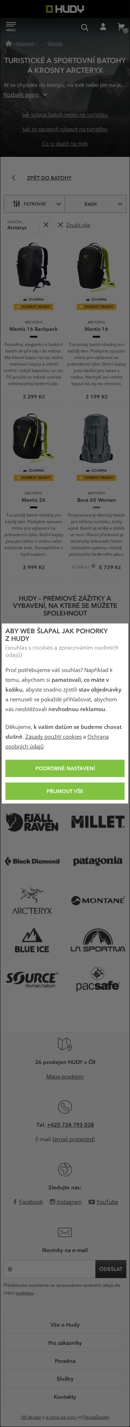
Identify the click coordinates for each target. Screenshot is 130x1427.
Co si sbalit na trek (65, 144)
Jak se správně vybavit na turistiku (65, 129)
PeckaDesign (96, 1417)
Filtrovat (35, 203)
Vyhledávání (85, 27)
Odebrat (45, 225)
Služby (65, 1378)
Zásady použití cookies (53, 737)
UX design (31, 1417)
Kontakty (65, 1396)
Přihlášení (103, 27)
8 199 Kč (81, 568)
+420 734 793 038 (70, 1124)
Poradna (65, 1360)
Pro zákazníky (65, 1342)
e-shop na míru (61, 1417)
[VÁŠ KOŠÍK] (121, 27)
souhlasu (25, 1293)
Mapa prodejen (65, 1077)
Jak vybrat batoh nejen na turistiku (65, 115)
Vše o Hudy (65, 1324)
